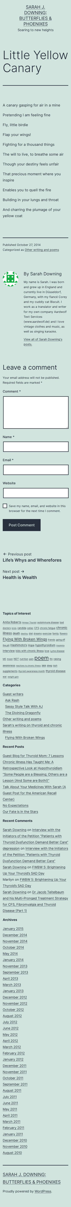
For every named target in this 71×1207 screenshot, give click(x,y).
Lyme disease (57, 651)
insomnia (60, 645)
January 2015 (13, 929)
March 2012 (12, 1047)
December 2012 (15, 997)
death (16, 633)
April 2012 (10, 1041)
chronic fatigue (47, 628)
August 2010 (12, 1153)
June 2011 (10, 1103)
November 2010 (15, 1146)
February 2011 (13, 1128)
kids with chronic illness (30, 650)
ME (4, 659)
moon (10, 659)
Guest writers (13, 694)
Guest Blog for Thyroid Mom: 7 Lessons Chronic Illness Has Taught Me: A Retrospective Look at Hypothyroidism (33, 762)
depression (11, 848)
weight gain (13, 677)
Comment (12, 391)
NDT (16, 658)
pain (31, 659)
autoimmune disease (48, 622)
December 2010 (15, 1140)
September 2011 (15, 1084)
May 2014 (10, 953)
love (47, 650)
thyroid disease (56, 671)
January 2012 (13, 1059)
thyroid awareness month (31, 671)
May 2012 (10, 1034)
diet (31, 633)
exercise (47, 633)
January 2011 (13, 1134)
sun (55, 665)
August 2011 (12, 1090)
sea (44, 665)
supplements (10, 671)
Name (8, 437)
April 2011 (10, 1115)
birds (14, 628)
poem (41, 658)
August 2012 (12, 1016)
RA (51, 659)
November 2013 (15, 966)
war (5, 676)
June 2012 (11, 1028)
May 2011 (10, 1109)
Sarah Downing (14, 830)
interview (9, 650)
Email (8, 460)
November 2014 (15, 941)
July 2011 (10, 1097)
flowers (63, 633)
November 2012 (15, 1003)
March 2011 (11, 1121)
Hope (31, 645)
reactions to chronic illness (28, 665)
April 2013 (10, 978)
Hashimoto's (18, 645)
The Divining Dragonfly (23, 713)
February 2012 (14, 1053)
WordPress (43, 1191)
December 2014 (15, 935)
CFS (36, 627)
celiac (30, 628)
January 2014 (13, 960)
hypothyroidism (45, 645)
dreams (38, 633)
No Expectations (15, 805)
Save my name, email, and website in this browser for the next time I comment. (37, 508)
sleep (49, 665)
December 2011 (14, 1066)
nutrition (24, 659)
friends (51, 639)
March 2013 (12, 985)
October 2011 (13, 1078)
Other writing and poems (42, 250)
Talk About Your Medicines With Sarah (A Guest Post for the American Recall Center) (34, 793)
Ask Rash (12, 700)
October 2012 (13, 1010)
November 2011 (15, 1072)
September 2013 (15, 972)
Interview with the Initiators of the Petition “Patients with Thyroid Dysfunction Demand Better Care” (35, 836)
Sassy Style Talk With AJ (24, 706)
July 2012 (10, 1022)
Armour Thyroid (29, 622)
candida (21, 627)
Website (9, 483)
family (55, 633)
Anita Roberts (12, 622)
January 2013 (13, 991)
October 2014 (13, 947)
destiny (24, 633)
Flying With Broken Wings (25, 639)
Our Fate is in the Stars (20, 812)
